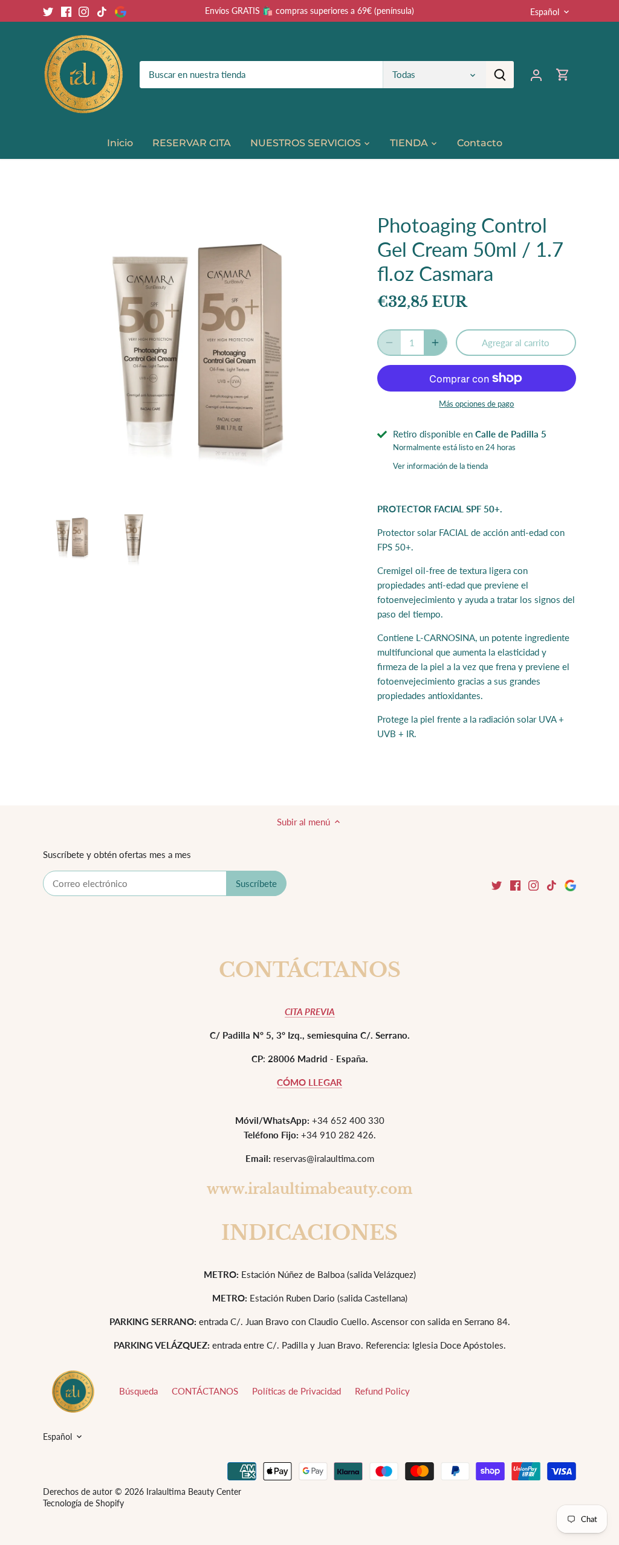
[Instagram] (84, 10)
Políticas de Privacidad (296, 1390)
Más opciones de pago (476, 403)
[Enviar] (500, 74)
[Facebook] (66, 10)
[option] (71, 538)
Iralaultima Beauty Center (193, 1492)
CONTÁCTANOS (205, 1390)
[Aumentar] (435, 342)
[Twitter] (48, 10)
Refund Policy (382, 1390)
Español (544, 12)
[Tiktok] (102, 10)
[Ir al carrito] (563, 74)
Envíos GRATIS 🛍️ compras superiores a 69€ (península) (309, 10)
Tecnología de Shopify (83, 1503)
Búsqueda (138, 1390)
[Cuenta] (536, 74)
